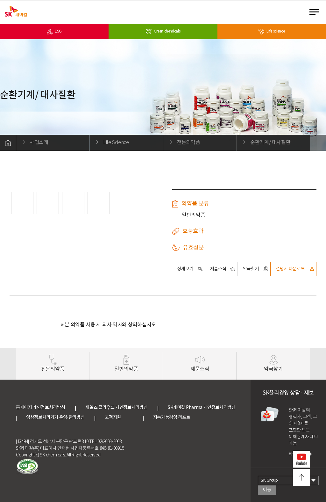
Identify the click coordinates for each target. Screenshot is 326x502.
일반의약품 (126, 369)
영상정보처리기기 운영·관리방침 (55, 417)
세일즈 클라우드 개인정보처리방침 (116, 407)
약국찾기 (251, 269)
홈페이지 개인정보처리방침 (40, 407)
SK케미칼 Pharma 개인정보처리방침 (201, 407)
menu (316, 12)
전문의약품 (52, 369)
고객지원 (119, 417)
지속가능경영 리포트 (171, 417)
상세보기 (185, 269)
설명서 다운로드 (290, 269)
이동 (267, 489)
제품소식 (218, 269)
